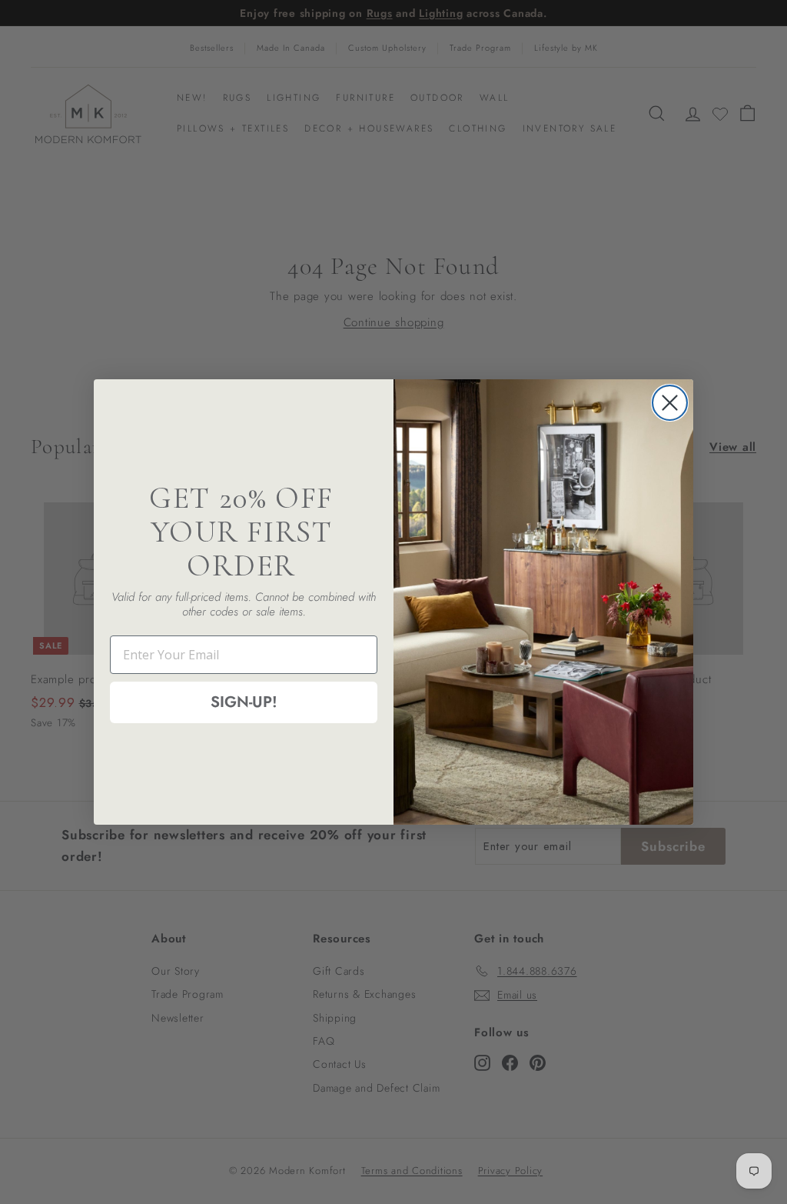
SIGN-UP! (244, 702)
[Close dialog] (670, 402)
